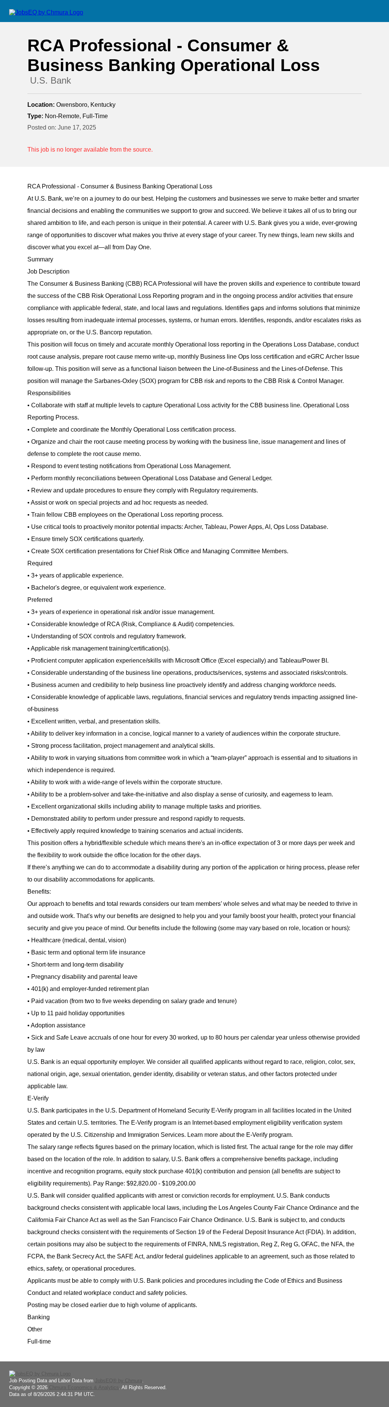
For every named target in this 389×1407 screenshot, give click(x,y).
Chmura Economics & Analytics (84, 1387)
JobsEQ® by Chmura (118, 1380)
